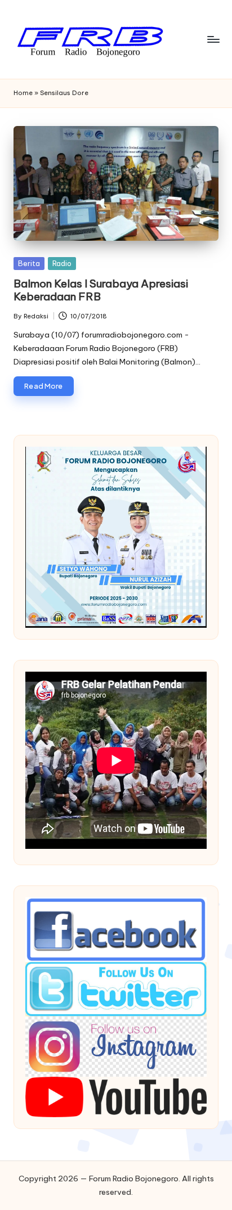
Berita (29, 263)
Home (23, 93)
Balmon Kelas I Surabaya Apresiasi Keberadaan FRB (101, 290)
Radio (62, 263)
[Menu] (212, 39)
